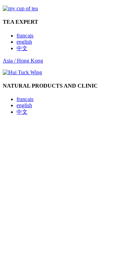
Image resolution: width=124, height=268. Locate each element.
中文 (22, 48)
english (24, 42)
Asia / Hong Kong (23, 61)
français (25, 35)
